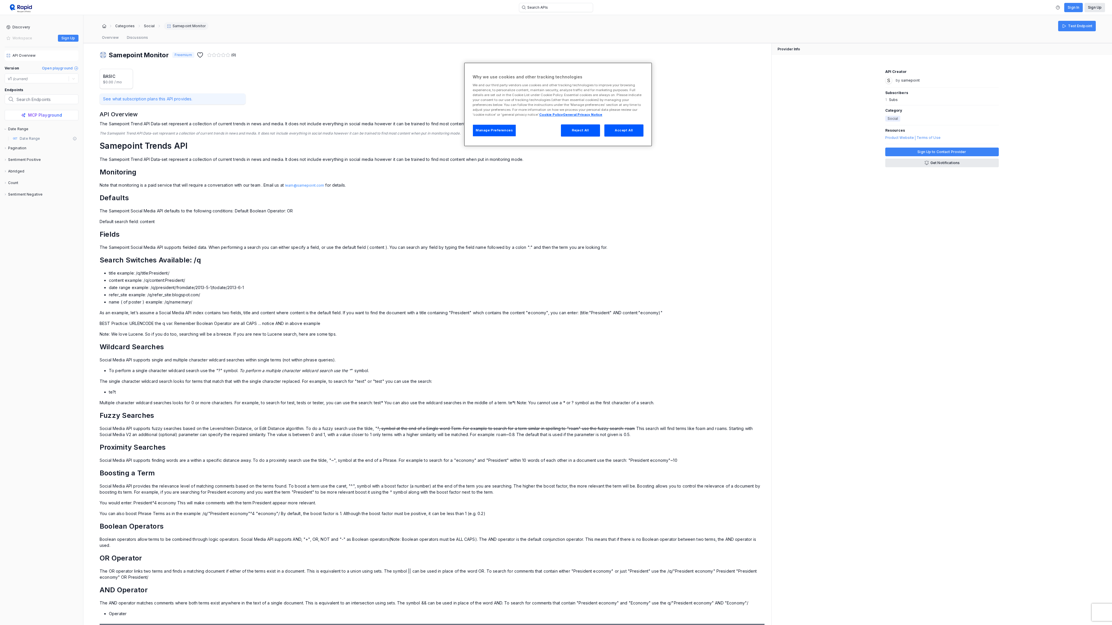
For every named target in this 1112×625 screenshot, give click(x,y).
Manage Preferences (494, 130)
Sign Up (1095, 7)
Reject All (580, 130)
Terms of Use (928, 138)
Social (149, 26)
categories (125, 26)
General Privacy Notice (582, 115)
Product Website (899, 138)
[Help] (1057, 7)
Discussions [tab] (137, 37)
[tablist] (125, 37)
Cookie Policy (551, 115)
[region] (558, 104)
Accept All (624, 130)
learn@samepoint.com (304, 185)
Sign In (1073, 7)
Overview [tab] (110, 37)
